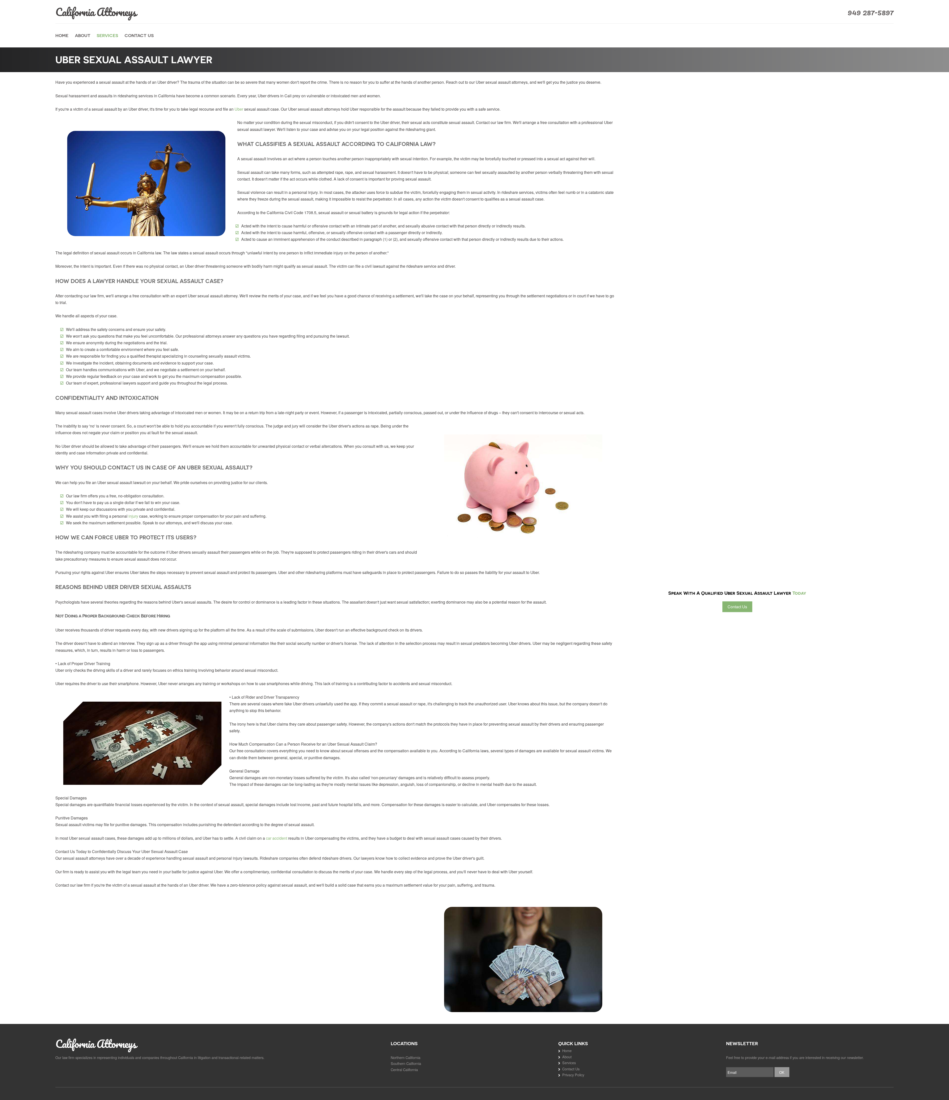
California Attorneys (95, 11)
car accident (276, 838)
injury (133, 516)
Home (61, 35)
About (82, 35)
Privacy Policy (573, 1074)
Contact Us (139, 35)
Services (107, 35)
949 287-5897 (871, 12)
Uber (239, 109)
